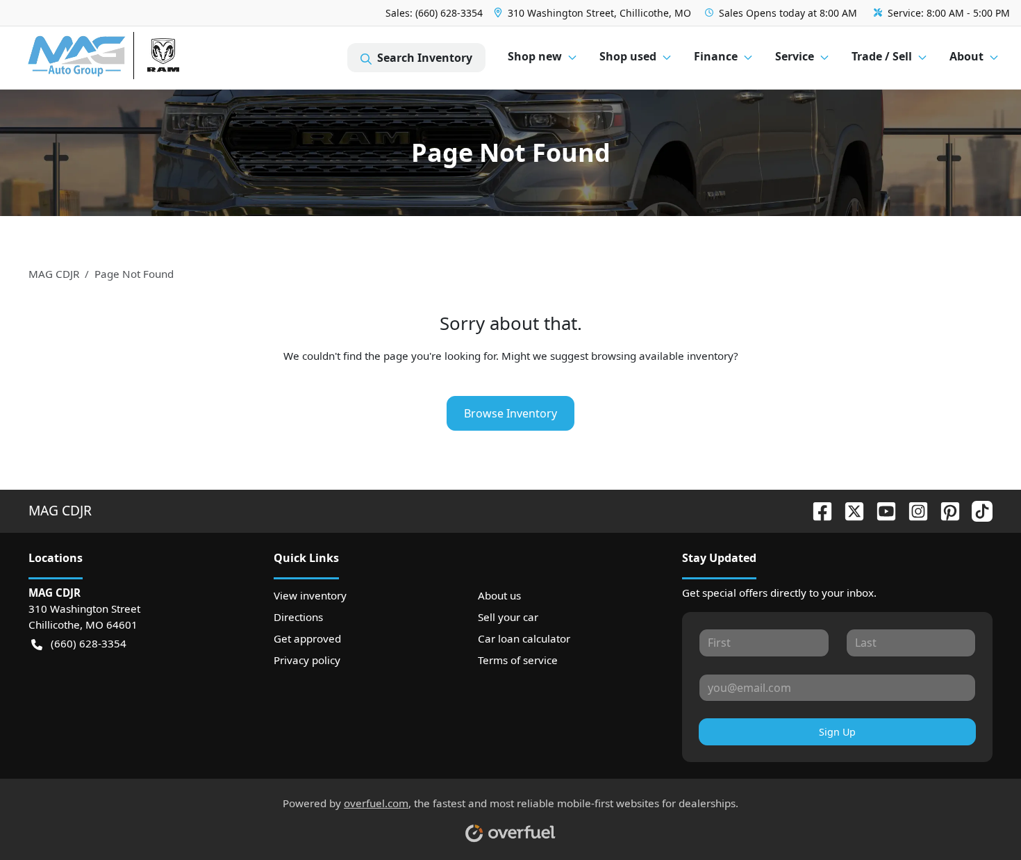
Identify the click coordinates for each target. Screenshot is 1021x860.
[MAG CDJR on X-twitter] (849, 510)
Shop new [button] (535, 56)
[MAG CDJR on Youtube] (881, 510)
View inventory (310, 595)
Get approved (307, 638)
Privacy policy (307, 660)
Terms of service (518, 660)
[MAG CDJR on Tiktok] (977, 510)
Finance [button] (716, 56)
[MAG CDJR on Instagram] (913, 510)
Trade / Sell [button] (882, 56)
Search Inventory (424, 57)
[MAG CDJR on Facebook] (817, 510)
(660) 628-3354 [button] (88, 643)
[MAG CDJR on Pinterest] (945, 510)
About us (499, 595)
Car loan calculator (524, 638)
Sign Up (837, 731)
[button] (593, 13)
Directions (298, 617)
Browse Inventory (510, 413)
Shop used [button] (627, 56)
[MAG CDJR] (156, 58)
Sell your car (508, 617)
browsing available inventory (662, 356)
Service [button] (794, 56)
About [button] (966, 56)
